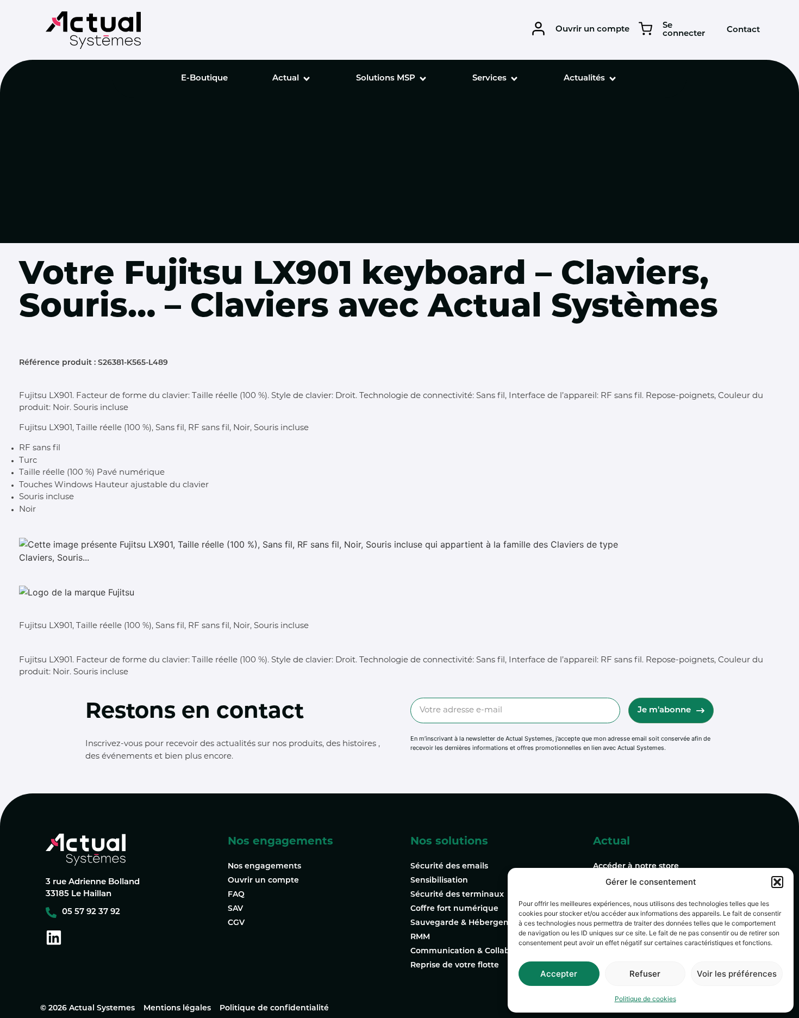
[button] (777, 882)
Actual (611, 841)
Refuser (644, 974)
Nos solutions (449, 841)
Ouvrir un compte (592, 30)
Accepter (558, 974)
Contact (743, 30)
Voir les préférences (737, 974)
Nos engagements (280, 841)
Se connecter (684, 30)
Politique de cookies (645, 999)
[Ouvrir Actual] (306, 79)
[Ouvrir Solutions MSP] (423, 79)
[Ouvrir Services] (514, 79)
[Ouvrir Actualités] (612, 79)
